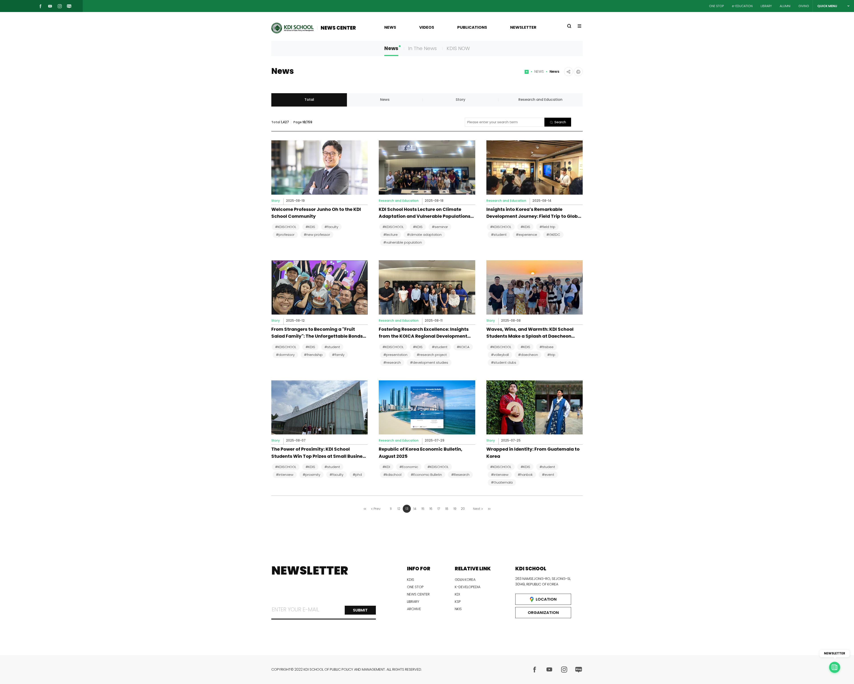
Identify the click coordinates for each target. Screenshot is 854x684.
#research (392, 362)
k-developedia (467, 586)
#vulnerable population (402, 242)
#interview (284, 474)
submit (360, 610)
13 (406, 508)
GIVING (803, 6)
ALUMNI (785, 6)
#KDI (386, 466)
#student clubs (503, 362)
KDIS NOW (458, 48)
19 (454, 508)
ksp (458, 601)
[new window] (535, 670)
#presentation (395, 354)
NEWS (390, 27)
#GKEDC (553, 234)
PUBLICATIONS (472, 27)
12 (398, 508)
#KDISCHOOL (285, 226)
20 (463, 508)
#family (338, 354)
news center (418, 594)
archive (414, 608)
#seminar (440, 226)
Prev (377, 508)
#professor (285, 234)
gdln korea (465, 579)
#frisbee (547, 347)
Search (560, 122)
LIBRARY (766, 6)
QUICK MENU (827, 6)
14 (414, 508)
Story (460, 99)
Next (476, 508)
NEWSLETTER (523, 27)
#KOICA (463, 347)
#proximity (311, 474)
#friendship (313, 354)
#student (499, 234)
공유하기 (568, 71)
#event (548, 474)
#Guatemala (502, 482)
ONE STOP (716, 6)
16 (430, 508)
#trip (551, 354)
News (391, 48)
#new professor (317, 234)
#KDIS (310, 226)
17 (438, 508)
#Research (460, 474)
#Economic (408, 466)
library (413, 601)
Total (309, 99)
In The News (422, 48)
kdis (410, 579)
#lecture (390, 234)
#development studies (429, 362)
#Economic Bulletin (426, 474)
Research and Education (540, 99)
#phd (357, 474)
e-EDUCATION (742, 6)
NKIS (458, 608)
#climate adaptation (424, 234)
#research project (432, 354)
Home (527, 73)
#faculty (331, 226)
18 (446, 508)
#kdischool (392, 474)
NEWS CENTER (338, 27)
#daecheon (528, 354)
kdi (457, 594)
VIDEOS (426, 27)
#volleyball (500, 354)
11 (391, 508)
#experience (526, 234)
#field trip (547, 226)
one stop (415, 586)
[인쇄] (578, 71)
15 (422, 508)
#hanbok (525, 474)
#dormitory (285, 354)
